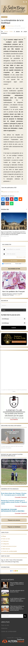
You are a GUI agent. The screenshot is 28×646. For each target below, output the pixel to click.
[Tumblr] (3, 203)
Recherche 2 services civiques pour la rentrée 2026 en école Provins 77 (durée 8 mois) (14, 502)
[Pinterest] (11, 199)
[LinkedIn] (16, 199)
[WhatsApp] (11, 203)
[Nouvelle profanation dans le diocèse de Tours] (5, 595)
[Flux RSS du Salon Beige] (15, 571)
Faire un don (6, 538)
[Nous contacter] (12, 571)
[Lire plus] (17, 295)
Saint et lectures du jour (9, 546)
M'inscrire (24, 263)
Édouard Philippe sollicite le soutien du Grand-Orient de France (17, 584)
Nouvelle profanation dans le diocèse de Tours (17, 591)
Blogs (4, 536)
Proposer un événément (14, 526)
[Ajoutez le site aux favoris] (14, 571)
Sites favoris (6, 548)
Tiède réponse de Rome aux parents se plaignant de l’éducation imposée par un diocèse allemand (17, 608)
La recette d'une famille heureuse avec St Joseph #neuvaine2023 (13, 389)
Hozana (14, 391)
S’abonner (5, 541)
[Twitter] (3, 199)
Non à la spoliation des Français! (13, 291)
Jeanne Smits (8, 31)
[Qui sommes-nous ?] (11, 571)
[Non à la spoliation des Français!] (14, 288)
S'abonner (4, 628)
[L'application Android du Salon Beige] (17, 571)
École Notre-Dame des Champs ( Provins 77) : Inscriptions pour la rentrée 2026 (13, 494)
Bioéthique (4, 16)
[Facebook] (7, 199)
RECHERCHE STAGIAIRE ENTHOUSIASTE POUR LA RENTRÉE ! (13, 510)
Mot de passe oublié (21, 257)
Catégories (5, 543)
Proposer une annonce (14, 520)
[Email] (7, 203)
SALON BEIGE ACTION (14, 268)
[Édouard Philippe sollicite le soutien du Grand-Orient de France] (5, 588)
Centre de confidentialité (9, 551)
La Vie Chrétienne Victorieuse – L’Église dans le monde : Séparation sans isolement (18, 600)
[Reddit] (20, 199)
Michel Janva (11, 26)
